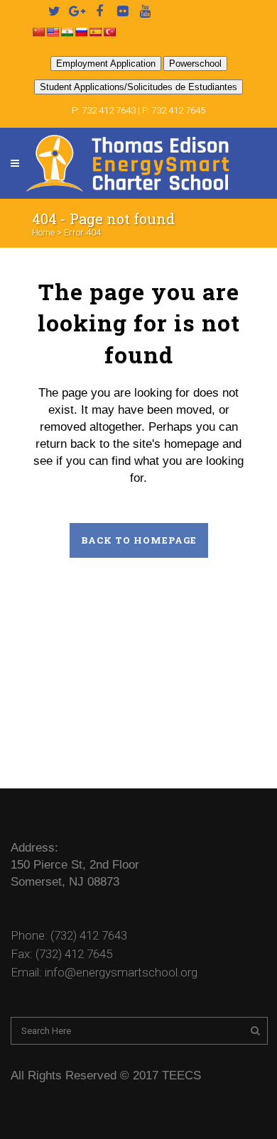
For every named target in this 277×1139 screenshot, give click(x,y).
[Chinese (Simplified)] (38, 32)
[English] (52, 32)
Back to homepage (139, 540)
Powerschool (195, 63)
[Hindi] (66, 32)
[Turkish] (109, 32)
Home (43, 232)
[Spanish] (95, 32)
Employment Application (106, 63)
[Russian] (81, 32)
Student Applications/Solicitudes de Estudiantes (138, 87)
